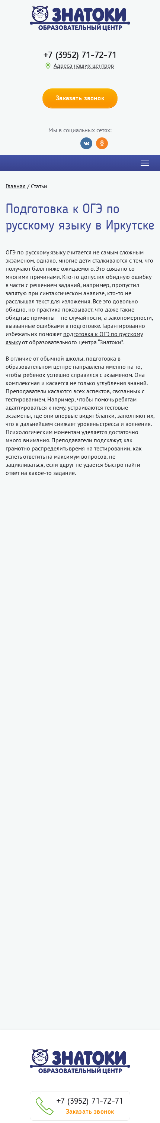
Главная (16, 186)
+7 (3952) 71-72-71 (80, 54)
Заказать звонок (90, 1111)
